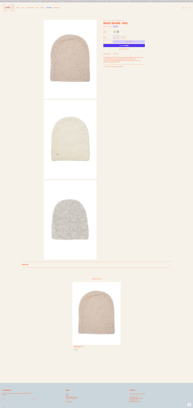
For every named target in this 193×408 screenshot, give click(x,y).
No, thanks (96, 214)
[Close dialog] (113, 189)
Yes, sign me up (96, 206)
